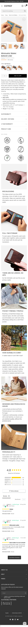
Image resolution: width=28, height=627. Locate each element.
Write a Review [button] (14, 491)
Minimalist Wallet (6, 513)
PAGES (3, 578)
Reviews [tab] (5, 496)
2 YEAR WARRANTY (7, 124)
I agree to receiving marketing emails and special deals (14, 597)
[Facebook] (10, 619)
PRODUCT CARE (6, 129)
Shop (6, 15)
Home (2, 15)
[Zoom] (23, 19)
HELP (2, 574)
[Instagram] (15, 619)
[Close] (0, 626)
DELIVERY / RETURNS (7, 119)
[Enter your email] (25, 593)
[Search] (25, 11)
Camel (20, 67)
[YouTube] (17, 619)
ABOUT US (4, 570)
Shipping (3, 57)
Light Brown (9, 67)
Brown (3, 67)
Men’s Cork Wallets (13, 15)
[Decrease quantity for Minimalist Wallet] (2, 76)
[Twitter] (13, 619)
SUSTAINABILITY (6, 114)
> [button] (14, 557)
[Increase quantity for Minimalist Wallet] (7, 76)
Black (14, 67)
